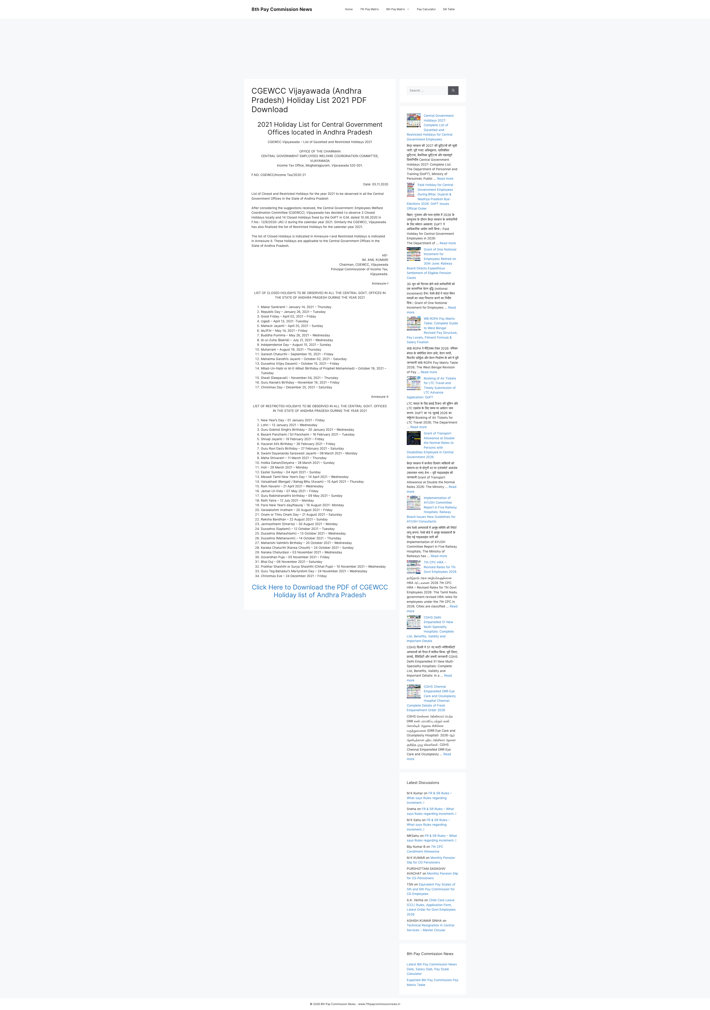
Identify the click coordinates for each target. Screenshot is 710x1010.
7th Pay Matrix (369, 9)
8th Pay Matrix (395, 9)
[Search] (453, 90)
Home (349, 9)
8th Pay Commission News (281, 9)
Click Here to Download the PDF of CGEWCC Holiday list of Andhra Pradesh (320, 591)
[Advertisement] (355, 44)
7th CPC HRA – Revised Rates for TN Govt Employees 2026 (440, 567)
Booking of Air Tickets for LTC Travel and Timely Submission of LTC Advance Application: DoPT (431, 388)
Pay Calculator (426, 9)
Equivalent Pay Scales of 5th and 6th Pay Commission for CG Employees (431, 889)
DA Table (449, 9)
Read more (445, 178)
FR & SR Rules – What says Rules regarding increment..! (429, 797)
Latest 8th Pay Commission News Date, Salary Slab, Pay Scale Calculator (432, 969)
